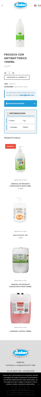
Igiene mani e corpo (21, 87)
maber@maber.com (26, 95)
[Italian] (39, 5)
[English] (35, 5)
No (25, 388)
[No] (38, 385)
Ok (16, 388)
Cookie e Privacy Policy (20, 393)
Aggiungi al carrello (17, 77)
